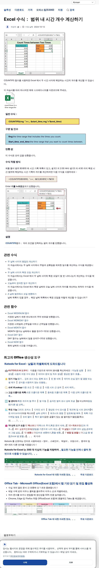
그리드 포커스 (24, 409)
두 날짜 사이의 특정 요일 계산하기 (24, 272)
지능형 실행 (77, 370)
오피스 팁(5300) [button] (45, 9)
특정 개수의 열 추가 (27, 401)
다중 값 (38, 387)
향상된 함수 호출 (71, 374)
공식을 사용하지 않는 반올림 (32, 382)
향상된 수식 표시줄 (57, 409)
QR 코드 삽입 (79, 429)
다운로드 (19, 9)
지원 (60, 9)
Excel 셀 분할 (17, 436)
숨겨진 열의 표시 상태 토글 (62, 401)
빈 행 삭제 (56, 378)
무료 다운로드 (86, 474)
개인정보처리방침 (17, 556)
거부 (71, 562)
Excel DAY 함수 (15, 334)
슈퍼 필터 (27, 417)
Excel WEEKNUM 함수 (18, 313)
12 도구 (31, 425)
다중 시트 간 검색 (53, 387)
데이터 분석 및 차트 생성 (50, 374)
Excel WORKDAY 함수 (18, 320)
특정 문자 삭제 (57, 425)
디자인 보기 (39, 409)
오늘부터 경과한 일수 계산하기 (22, 283)
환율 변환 (56, 432)
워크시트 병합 (56, 413)
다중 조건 (27, 387)
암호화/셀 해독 (73, 413)
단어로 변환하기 (43, 432)
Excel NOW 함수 (15, 342)
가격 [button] (30, 9)
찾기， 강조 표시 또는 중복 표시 (33, 378)
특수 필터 (39, 417)
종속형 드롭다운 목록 (57, 392)
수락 (25, 562)
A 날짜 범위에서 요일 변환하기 (22, 294)
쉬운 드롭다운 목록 (35, 392)
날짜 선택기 (41, 413)
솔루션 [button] (7, 9)
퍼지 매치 (69, 387)
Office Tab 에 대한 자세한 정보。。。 (58, 519)
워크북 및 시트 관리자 (79, 409)
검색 (72, 9)
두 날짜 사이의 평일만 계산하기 (22, 261)
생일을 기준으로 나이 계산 (45, 429)
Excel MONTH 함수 (17, 327)
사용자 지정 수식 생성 (25, 374)
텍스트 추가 (44, 425)
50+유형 (75, 425)
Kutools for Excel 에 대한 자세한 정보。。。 (55, 474)
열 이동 (42, 401)
